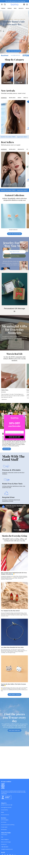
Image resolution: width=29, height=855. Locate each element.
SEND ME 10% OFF (18, 437)
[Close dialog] (27, 416)
